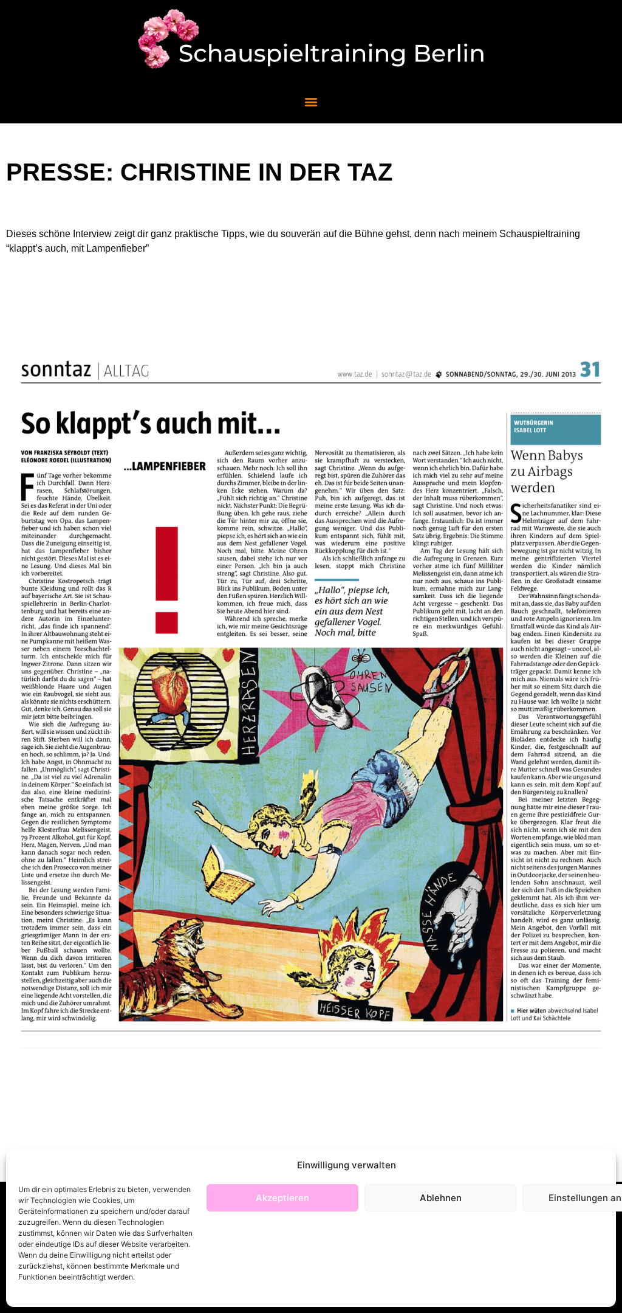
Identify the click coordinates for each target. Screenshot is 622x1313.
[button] (311, 101)
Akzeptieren (282, 1198)
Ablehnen (441, 1198)
